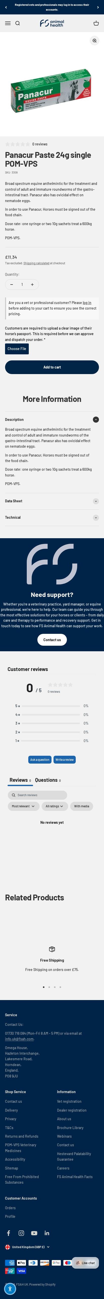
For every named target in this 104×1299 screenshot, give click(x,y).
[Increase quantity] (32, 284)
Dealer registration (72, 1110)
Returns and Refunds (21, 1136)
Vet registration (69, 1101)
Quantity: (12, 274)
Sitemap (11, 1168)
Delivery (11, 1110)
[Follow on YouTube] (34, 1233)
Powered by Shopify (42, 1284)
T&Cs (9, 1127)
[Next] (98, 7)
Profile (10, 1216)
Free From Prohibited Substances (22, 1179)
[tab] (48, 780)
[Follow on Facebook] (8, 1233)
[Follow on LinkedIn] (47, 1233)
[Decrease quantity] (11, 284)
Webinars (64, 1136)
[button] (52, 706)
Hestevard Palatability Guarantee (74, 1156)
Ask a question (39, 759)
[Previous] (6, 7)
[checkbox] (81, 806)
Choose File (17, 349)
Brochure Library (70, 1127)
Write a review (65, 759)
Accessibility (15, 1159)
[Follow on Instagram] (21, 1233)
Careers (63, 1168)
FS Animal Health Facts (75, 1177)
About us (64, 1119)
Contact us (52, 640)
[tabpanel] (52, 834)
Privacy (10, 1119)
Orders (10, 1208)
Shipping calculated (36, 263)
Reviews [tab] (20, 780)
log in (87, 302)
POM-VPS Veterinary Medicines (20, 1148)
